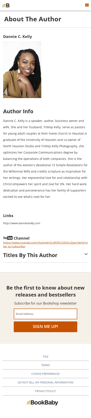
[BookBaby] (6, 5)
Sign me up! (45, 326)
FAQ (45, 356)
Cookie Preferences (45, 374)
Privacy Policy (45, 391)
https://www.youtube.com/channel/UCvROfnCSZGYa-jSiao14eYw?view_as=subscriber (45, 244)
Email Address (24, 314)
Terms (45, 365)
